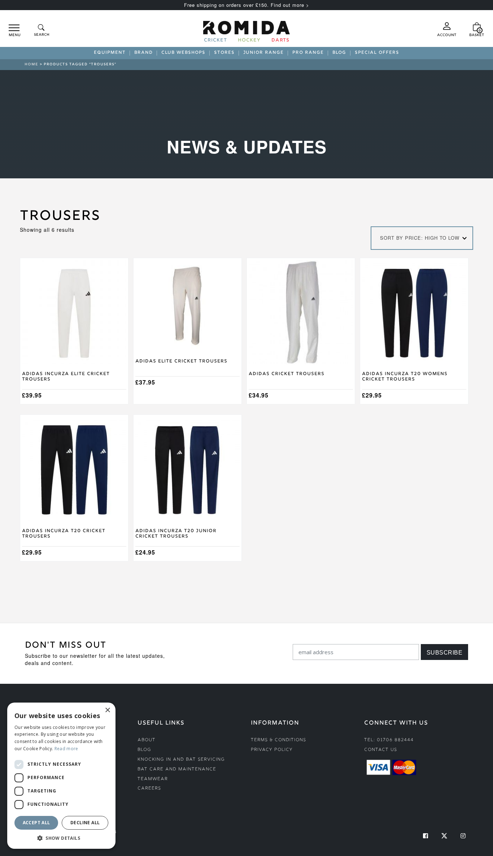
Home (31, 64)
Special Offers (377, 53)
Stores (224, 53)
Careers (149, 789)
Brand (143, 53)
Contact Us (380, 750)
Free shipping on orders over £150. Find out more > (246, 4)
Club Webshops (183, 53)
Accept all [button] (36, 823)
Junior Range (263, 53)
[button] (61, 838)
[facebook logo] (425, 836)
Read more (66, 749)
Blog (339, 53)
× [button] (107, 710)
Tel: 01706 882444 (389, 740)
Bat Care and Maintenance (177, 769)
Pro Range (308, 53)
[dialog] (61, 776)
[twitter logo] (444, 836)
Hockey (249, 41)
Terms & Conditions (278, 740)
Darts (280, 41)
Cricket (215, 41)
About (147, 740)
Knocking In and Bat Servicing (181, 760)
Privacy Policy (272, 750)
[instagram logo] (463, 836)
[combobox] (422, 237)
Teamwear (153, 779)
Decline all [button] (85, 823)
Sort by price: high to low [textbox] (419, 237)
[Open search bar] (41, 31)
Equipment (110, 53)
